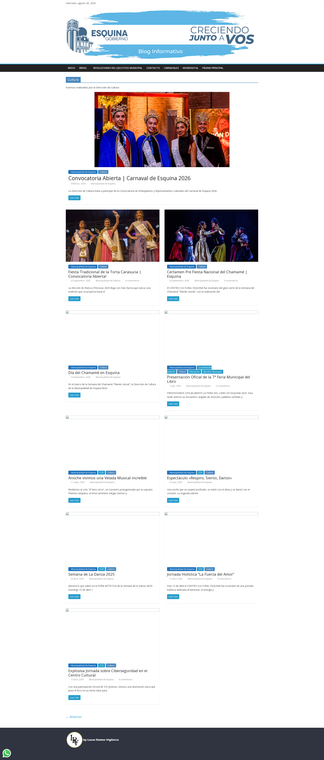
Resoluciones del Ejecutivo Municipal (117, 67)
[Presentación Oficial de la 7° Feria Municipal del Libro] (211, 312)
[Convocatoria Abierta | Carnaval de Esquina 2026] (162, 94)
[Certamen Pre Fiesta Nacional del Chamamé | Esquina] (211, 211)
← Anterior (74, 717)
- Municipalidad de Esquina (83, 172)
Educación (194, 371)
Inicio (71, 67)
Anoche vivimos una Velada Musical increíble (107, 477)
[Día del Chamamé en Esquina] (112, 312)
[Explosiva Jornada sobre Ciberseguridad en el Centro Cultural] (112, 610)
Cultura (103, 172)
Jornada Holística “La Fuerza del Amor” (200, 574)
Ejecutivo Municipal (213, 371)
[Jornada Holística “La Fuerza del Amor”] (211, 514)
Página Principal (212, 67)
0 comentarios (132, 280)
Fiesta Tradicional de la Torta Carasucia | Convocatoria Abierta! (104, 274)
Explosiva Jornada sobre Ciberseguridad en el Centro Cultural (107, 673)
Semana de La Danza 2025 (91, 574)
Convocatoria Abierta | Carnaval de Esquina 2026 (129, 178)
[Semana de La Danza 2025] (112, 514)
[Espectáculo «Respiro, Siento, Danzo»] (211, 417)
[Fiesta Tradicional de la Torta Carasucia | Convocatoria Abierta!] (112, 211)
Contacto (153, 67)
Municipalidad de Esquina (103, 183)
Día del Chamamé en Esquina (94, 372)
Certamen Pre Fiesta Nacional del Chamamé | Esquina (207, 274)
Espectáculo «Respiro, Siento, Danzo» (199, 477)
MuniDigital (190, 67)
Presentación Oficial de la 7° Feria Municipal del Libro (208, 379)
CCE (101, 472)
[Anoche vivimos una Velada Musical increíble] (112, 417)
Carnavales (171, 67)
